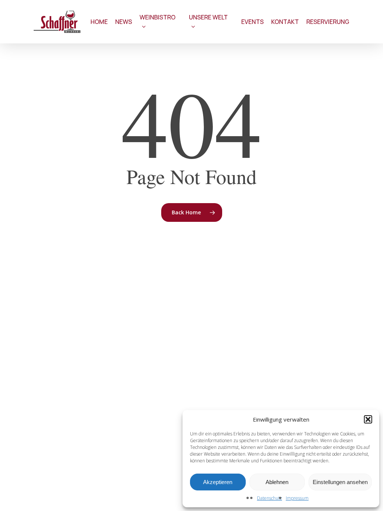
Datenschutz (269, 498)
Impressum (297, 498)
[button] (368, 419)
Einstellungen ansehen (340, 482)
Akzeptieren (217, 482)
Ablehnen (277, 482)
